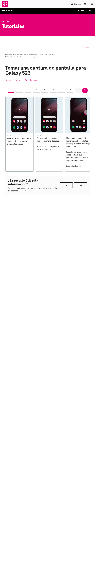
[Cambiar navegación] (86, 10)
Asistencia (7, 21)
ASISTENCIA (7, 11)
